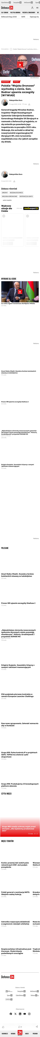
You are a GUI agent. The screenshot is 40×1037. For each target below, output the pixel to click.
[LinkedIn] (20, 1014)
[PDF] (14, 181)
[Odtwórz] (20, 65)
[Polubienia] (3, 1027)
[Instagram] (29, 1014)
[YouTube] (25, 1014)
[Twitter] (15, 1014)
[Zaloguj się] (32, 7)
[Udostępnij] (37, 1027)
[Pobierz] (29, 104)
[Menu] (37, 7)
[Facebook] (11, 1014)
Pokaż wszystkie (7, 200)
